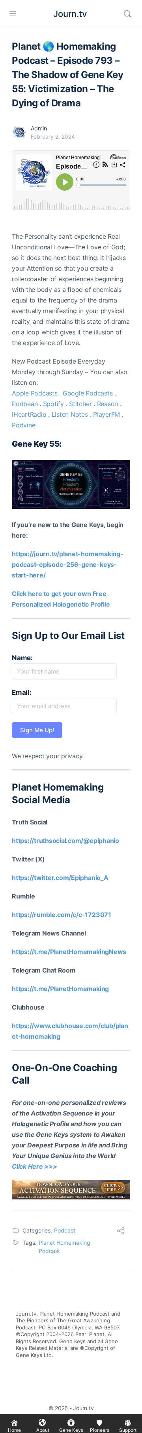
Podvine (23, 425)
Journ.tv (70, 14)
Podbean (24, 404)
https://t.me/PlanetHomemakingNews (69, 952)
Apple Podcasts (35, 393)
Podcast (64, 1230)
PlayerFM (106, 414)
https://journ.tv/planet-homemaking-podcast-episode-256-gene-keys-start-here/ (67, 564)
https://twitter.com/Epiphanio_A (60, 878)
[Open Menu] (12, 13)
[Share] (120, 1232)
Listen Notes (70, 414)
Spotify (53, 404)
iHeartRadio (29, 414)
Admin (39, 128)
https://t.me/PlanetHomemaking (60, 989)
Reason (107, 404)
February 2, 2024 (53, 136)
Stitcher (80, 404)
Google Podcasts (87, 393)
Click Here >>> (34, 1166)
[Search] (127, 14)
